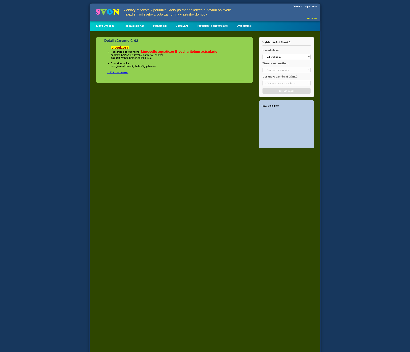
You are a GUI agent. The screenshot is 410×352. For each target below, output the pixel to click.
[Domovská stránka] (106, 12)
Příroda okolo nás (133, 26)
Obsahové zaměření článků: (280, 76)
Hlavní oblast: (271, 50)
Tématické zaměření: (275, 63)
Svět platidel (244, 26)
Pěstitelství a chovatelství (212, 26)
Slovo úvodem (105, 26)
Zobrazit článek (286, 91)
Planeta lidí (160, 26)
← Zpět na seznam (117, 72)
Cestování (182, 26)
